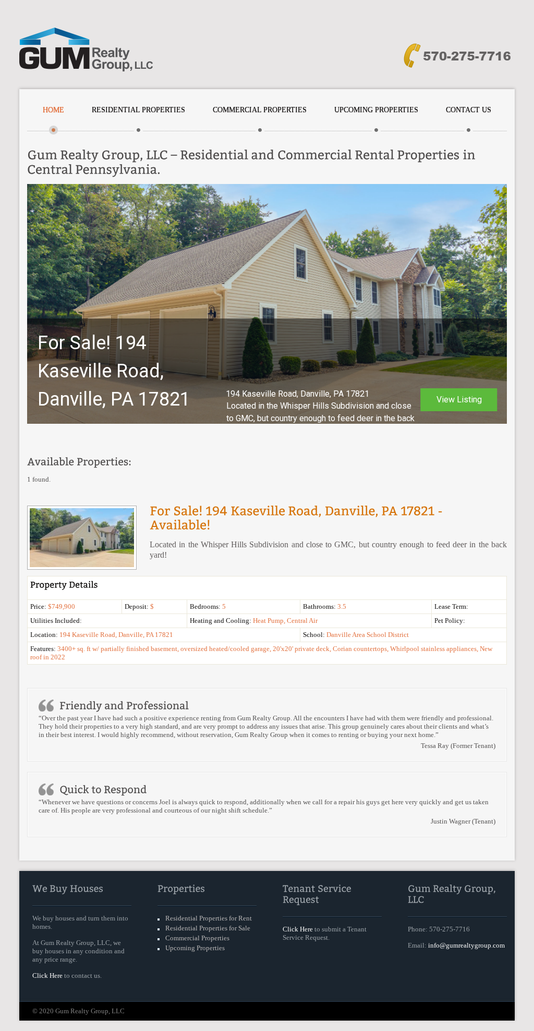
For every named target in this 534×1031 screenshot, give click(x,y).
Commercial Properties (260, 110)
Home (53, 110)
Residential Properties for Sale (207, 928)
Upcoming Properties (376, 110)
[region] (267, 304)
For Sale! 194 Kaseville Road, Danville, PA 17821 (114, 371)
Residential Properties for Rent (208, 918)
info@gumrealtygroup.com (466, 945)
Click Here (47, 975)
